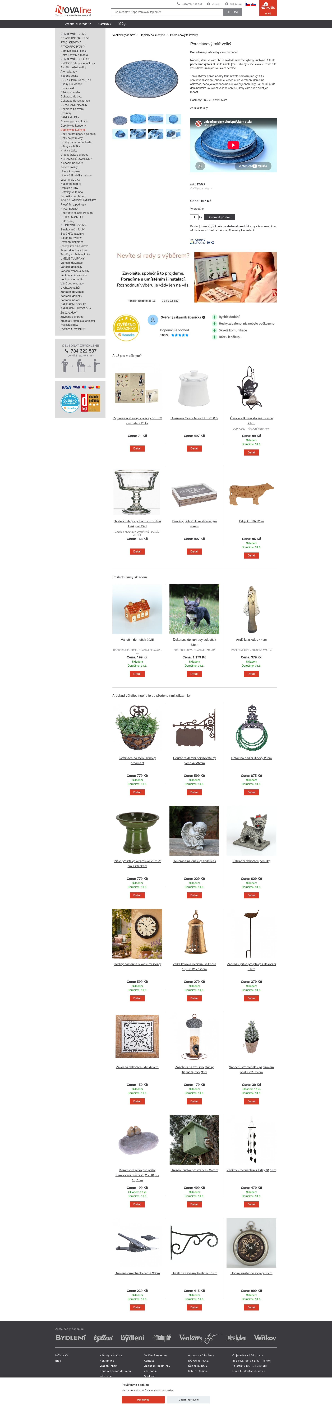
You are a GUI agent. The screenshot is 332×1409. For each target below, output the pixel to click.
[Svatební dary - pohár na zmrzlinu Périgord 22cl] (137, 516)
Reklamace (107, 1360)
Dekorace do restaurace (75, 100)
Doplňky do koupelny (73, 125)
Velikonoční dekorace (74, 275)
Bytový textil (68, 88)
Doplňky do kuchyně (73, 130)
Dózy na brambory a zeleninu (78, 134)
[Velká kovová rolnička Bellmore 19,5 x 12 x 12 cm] (194, 959)
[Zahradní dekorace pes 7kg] (251, 856)
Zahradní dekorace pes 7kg (251, 860)
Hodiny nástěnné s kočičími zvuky (137, 963)
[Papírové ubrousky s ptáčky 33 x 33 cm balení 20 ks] (137, 413)
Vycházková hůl (70, 287)
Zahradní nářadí (70, 300)
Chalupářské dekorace (74, 155)
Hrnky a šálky (69, 150)
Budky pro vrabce (71, 84)
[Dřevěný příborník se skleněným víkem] (194, 516)
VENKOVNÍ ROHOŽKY (75, 59)
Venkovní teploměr (72, 279)
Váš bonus (236, 4)
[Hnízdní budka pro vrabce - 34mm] (194, 1165)
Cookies (149, 1376)
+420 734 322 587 (192, 4)
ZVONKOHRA (69, 325)
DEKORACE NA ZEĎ (74, 105)
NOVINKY (105, 24)
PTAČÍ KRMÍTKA (71, 42)
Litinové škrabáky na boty (76, 175)
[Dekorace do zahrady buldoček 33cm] (194, 635)
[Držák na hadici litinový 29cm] (251, 753)
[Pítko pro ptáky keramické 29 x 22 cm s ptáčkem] (137, 856)
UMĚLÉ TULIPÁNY (73, 258)
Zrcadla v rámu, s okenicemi (78, 321)
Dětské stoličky (70, 117)
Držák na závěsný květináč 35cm (194, 1272)
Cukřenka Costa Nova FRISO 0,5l (194, 418)
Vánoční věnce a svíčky (75, 271)
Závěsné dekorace (72, 317)
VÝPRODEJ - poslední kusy (78, 63)
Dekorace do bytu (71, 96)
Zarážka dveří (69, 312)
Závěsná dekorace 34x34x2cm (137, 1066)
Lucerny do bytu (70, 179)
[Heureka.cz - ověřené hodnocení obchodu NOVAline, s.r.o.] (70, 411)
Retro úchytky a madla (74, 55)
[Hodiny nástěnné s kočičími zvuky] (137, 959)
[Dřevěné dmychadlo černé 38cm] (137, 1268)
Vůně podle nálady (72, 283)
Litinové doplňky (71, 171)
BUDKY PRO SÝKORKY (76, 80)
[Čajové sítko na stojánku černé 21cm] (251, 413)
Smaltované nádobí (72, 229)
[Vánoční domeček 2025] (137, 635)
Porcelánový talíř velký (184, 35)
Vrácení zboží (109, 1365)
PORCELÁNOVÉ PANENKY (78, 200)
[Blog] (122, 24)
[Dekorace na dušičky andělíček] (194, 856)
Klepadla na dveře (72, 163)
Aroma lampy (69, 71)
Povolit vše (143, 1399)
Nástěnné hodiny (71, 184)
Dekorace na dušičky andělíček (194, 860)
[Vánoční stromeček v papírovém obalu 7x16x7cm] (251, 1062)
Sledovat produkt (219, 217)
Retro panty (68, 221)
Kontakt (216, 4)
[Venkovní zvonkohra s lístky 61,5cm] (251, 1165)
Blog (58, 1360)
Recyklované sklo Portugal (77, 213)
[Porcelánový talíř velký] (147, 109)
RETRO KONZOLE (72, 217)
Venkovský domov (123, 35)
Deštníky (66, 113)
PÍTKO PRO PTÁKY (73, 46)
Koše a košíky (69, 167)
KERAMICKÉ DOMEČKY (76, 159)
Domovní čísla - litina (73, 51)
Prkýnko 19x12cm (251, 521)
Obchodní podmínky (157, 1365)
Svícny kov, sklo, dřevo (74, 246)
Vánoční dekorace (72, 263)
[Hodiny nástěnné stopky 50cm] (251, 1268)
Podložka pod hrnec (73, 196)
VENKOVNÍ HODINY (73, 34)
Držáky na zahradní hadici (77, 142)
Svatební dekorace (72, 242)
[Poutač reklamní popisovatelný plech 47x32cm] (194, 753)
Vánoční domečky (71, 267)
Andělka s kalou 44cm (251, 639)
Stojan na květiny (71, 238)
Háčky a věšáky (70, 146)
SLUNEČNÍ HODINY (73, 225)
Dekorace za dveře (72, 109)
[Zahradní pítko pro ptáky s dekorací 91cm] (251, 959)
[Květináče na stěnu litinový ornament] (137, 753)
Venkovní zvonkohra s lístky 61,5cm (251, 1169)
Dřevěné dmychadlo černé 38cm (137, 1272)
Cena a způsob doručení (116, 1371)
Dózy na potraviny (72, 138)
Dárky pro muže (70, 92)
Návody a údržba (111, 1355)
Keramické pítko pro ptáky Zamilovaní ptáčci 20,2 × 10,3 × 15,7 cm (137, 1174)
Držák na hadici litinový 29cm (251, 757)
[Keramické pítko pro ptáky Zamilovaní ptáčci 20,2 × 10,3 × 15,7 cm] (137, 1165)
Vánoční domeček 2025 (137, 639)
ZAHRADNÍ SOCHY (73, 304)
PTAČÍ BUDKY (70, 209)
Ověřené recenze (155, 1355)
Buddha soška (69, 76)
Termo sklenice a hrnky (75, 250)
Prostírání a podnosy (73, 204)
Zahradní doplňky (71, 296)
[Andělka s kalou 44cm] (251, 635)
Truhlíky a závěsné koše (75, 254)
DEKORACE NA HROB (75, 38)
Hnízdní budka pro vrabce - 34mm (194, 1169)
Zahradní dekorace (72, 292)
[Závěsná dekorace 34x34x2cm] (137, 1062)
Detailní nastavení (189, 1399)
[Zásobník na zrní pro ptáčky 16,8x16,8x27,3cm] (194, 1062)
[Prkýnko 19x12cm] (251, 516)
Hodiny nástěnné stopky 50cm (251, 1272)
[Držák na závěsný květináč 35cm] (194, 1268)
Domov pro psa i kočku (75, 121)
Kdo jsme (106, 1376)
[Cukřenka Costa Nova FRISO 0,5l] (194, 413)
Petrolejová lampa (72, 192)
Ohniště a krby (69, 188)
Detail (137, 448)
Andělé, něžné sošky (73, 67)
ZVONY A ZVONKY (73, 329)
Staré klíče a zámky (72, 233)
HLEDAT (233, 12)
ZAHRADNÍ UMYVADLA (76, 308)
